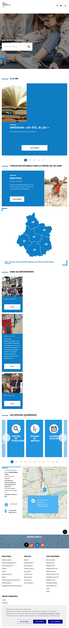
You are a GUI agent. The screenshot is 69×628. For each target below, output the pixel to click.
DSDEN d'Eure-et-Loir (52, 568)
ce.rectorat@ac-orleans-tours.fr (13, 511)
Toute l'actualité (50, 560)
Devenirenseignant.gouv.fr (9, 563)
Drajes (48, 591)
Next (63, 438)
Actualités (7, 61)
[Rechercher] (57, 6)
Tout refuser (39, 622)
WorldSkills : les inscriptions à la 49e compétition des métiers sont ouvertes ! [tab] (39, 160)
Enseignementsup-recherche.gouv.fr (12, 586)
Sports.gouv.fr (28, 577)
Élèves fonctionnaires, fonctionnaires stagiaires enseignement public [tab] (30, 160)
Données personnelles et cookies (50, 613)
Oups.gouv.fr (27, 580)
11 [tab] (57, 462)
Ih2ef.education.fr (7, 583)
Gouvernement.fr (29, 563)
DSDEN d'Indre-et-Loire (52, 574)
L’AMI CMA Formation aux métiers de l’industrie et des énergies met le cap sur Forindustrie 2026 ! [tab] (43, 160)
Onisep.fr (4, 568)
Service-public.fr (28, 566)
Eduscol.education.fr (7, 566)
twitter (26, 545)
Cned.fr (4, 571)
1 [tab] (12, 461)
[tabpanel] (34, 119)
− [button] (24, 471)
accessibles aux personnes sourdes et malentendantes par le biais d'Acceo (10, 483)
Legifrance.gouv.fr (29, 568)
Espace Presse (50, 563)
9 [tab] (48, 462)
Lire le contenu (17, 199)
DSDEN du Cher (50, 566)
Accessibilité (61, 5)
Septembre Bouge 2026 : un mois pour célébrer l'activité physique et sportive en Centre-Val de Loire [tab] (34, 160)
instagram (32, 545)
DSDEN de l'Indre (50, 571)
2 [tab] (16, 462)
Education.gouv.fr (7, 560)
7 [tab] (39, 462)
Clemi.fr (4, 577)
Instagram (5, 603)
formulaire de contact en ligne (11, 495)
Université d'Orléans (51, 583)
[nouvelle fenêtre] (53, 438)
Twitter (4, 600)
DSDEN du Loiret (50, 580)
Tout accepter (55, 622)
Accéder (12, 307)
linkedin (37, 545)
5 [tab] (30, 462)
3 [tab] (21, 462)
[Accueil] (7, 5)
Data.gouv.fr (27, 571)
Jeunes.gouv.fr (28, 574)
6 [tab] (34, 462)
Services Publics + (29, 583)
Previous (6, 438)
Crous (48, 588)
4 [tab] (25, 462)
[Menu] (65, 6)
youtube (42, 545)
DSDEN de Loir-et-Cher (52, 577)
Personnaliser (24, 622)
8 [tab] (43, 462)
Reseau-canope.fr (7, 574)
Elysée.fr (26, 560)
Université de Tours (51, 586)
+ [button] (24, 469)
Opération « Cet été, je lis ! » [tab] (25, 160)
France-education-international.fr (11, 580)
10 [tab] (52, 462)
